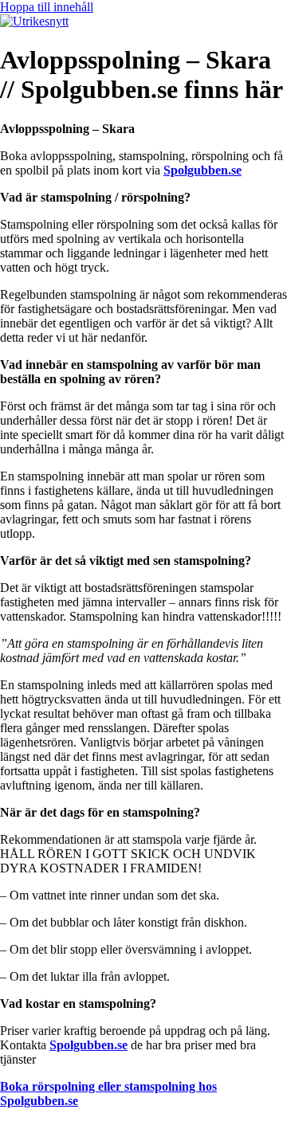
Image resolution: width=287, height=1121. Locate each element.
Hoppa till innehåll (46, 7)
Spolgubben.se (202, 170)
